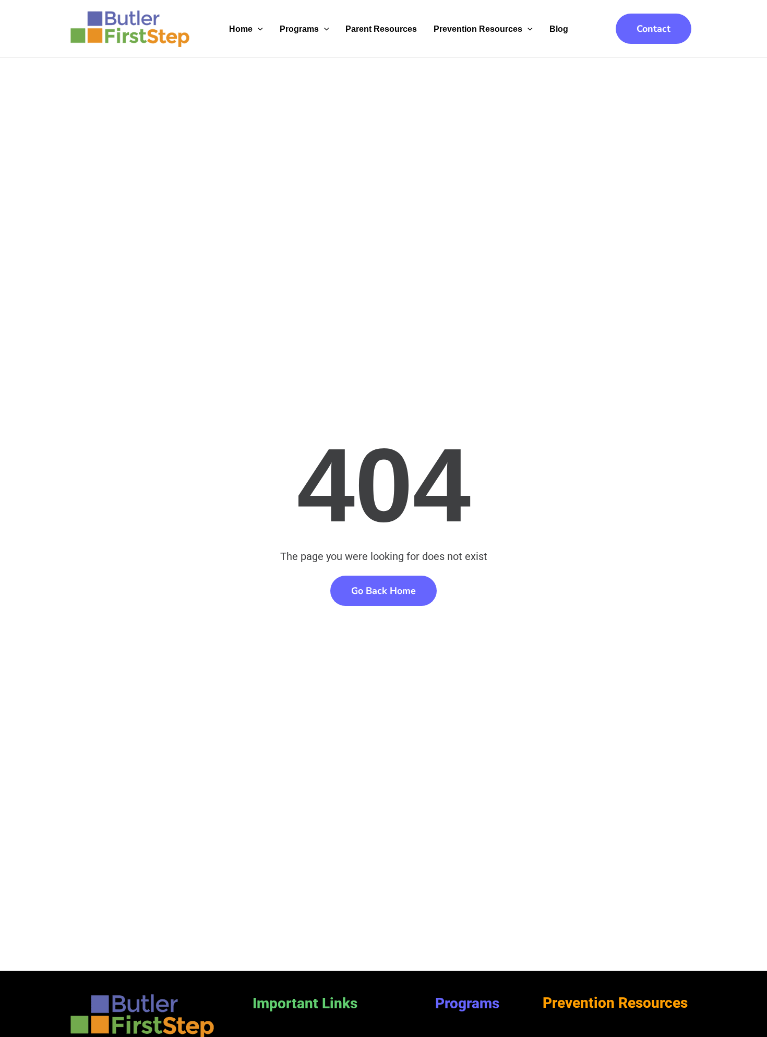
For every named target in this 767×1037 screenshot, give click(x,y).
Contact (653, 28)
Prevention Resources (478, 29)
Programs (299, 29)
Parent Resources (381, 29)
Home (241, 29)
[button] (258, 29)
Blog (558, 29)
